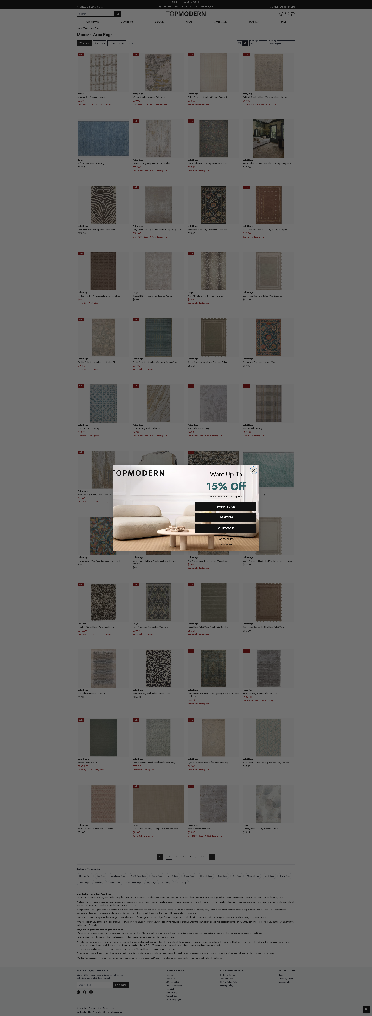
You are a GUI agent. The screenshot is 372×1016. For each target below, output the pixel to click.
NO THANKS (226, 539)
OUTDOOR (226, 528)
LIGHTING (226, 517)
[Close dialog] (253, 470)
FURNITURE (226, 506)
